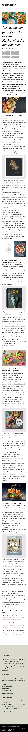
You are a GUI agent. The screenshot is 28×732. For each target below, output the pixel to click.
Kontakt (18, 1)
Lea (12, 48)
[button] (6, 52)
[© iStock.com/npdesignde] (14, 18)
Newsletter (11, 1)
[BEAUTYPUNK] (9, 5)
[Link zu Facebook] (22, 728)
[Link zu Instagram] (25, 728)
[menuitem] (4, 729)
